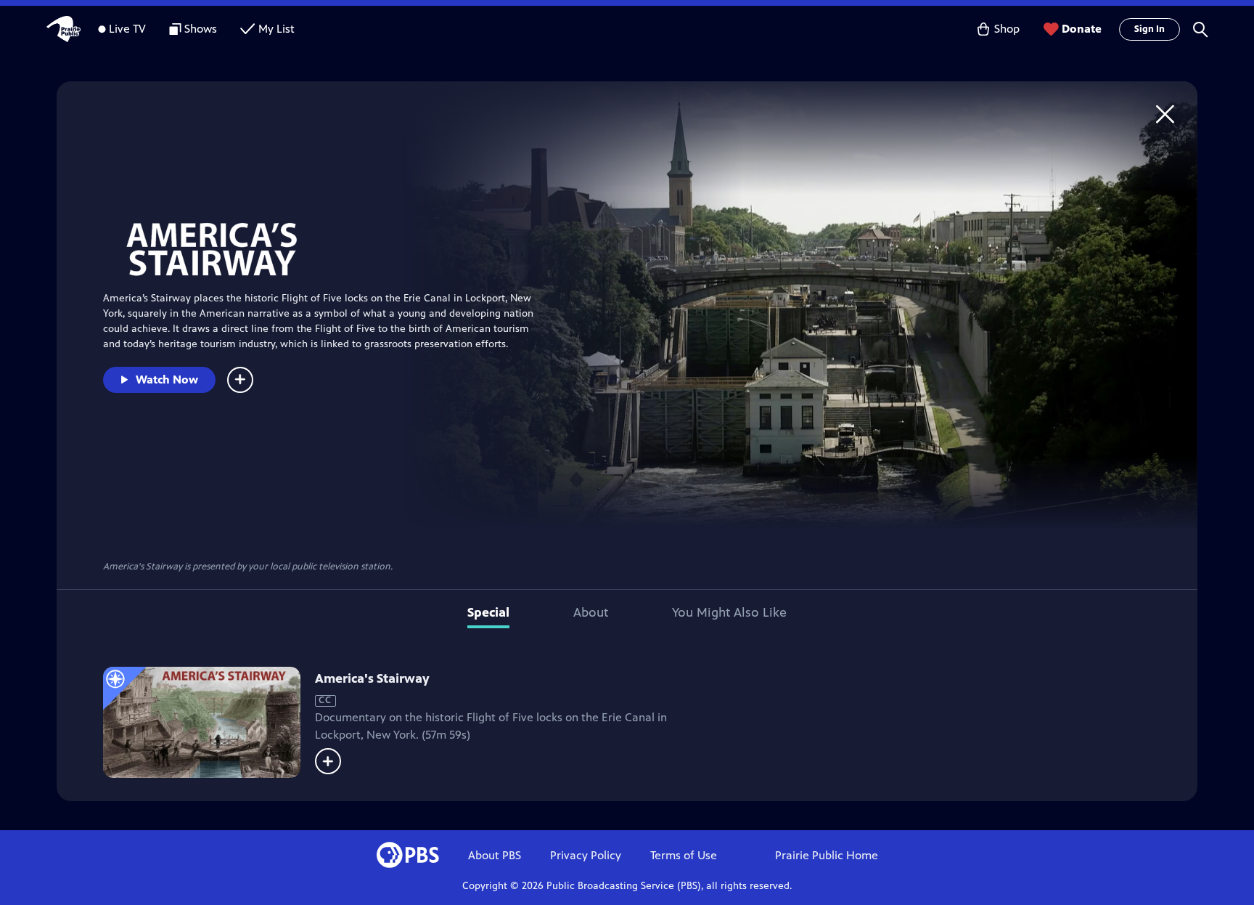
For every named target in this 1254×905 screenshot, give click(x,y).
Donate (1082, 29)
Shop (1007, 29)
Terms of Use (683, 855)
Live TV (127, 29)
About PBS (494, 855)
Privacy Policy (585, 855)
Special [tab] (488, 612)
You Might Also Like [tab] (729, 612)
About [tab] (590, 612)
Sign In (1149, 29)
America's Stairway (372, 678)
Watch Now (167, 379)
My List (276, 29)
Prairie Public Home (826, 855)
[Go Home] (1165, 114)
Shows (200, 29)
